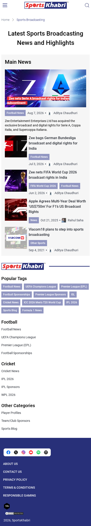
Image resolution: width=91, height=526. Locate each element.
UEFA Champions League (41, 286)
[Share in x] (16, 452)
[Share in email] (46, 452)
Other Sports (37, 243)
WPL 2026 (8, 395)
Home (5, 20)
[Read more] (45, 100)
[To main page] (46, 5)
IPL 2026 (71, 302)
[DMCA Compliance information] (15, 514)
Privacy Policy (15, 479)
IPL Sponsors (10, 387)
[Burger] (4, 5)
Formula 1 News (32, 310)
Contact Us (12, 471)
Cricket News (11, 302)
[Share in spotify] (38, 452)
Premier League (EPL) (74, 286)
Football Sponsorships (16, 294)
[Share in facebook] (8, 452)
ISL (73, 294)
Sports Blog (10, 310)
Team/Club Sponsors (15, 420)
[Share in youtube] (31, 452)
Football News (15, 113)
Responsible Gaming (19, 495)
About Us (10, 464)
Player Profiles (11, 413)
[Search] (87, 5)
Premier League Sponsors (50, 294)
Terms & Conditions (19, 487)
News (33, 220)
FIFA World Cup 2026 (43, 185)
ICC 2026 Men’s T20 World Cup (42, 302)
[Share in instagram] (23, 452)
